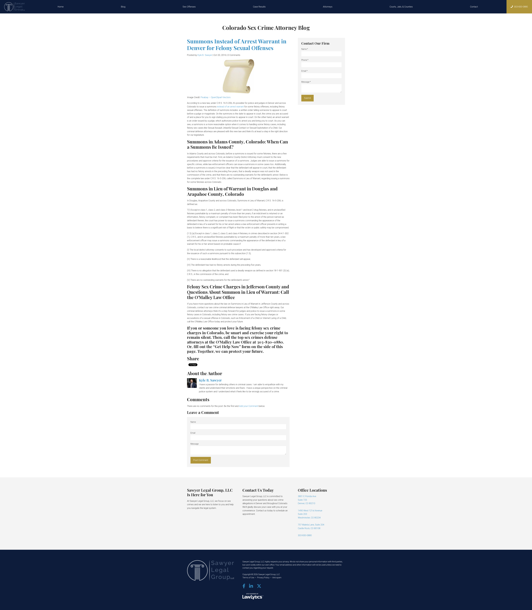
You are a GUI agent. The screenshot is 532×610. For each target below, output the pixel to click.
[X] (259, 586)
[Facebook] (243, 586)
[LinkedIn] (251, 586)
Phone (304, 60)
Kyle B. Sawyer (205, 55)
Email (192, 433)
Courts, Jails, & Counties (401, 6)
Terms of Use (248, 577)
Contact (474, 6)
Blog (123, 6)
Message (194, 444)
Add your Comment (248, 406)
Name (193, 422)
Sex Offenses (189, 6)
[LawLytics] (252, 596)
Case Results (259, 6)
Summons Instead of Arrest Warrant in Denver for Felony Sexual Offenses (236, 44)
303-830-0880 (521, 6)
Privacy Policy (263, 577)
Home (61, 6)
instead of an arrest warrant (230, 106)
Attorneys (327, 6)
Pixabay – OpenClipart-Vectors (216, 97)
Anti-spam (276, 577)
